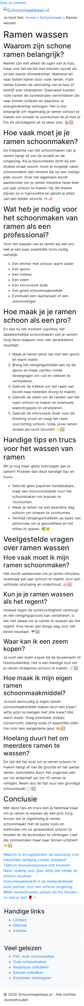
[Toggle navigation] (74, 10)
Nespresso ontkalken (31, 967)
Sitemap (20, 925)
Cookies (20, 930)
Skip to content (13, 2)
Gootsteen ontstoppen (32, 978)
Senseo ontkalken (28, 972)
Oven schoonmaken (29, 961)
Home (31, 17)
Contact (20, 920)
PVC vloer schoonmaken (33, 956)
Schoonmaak (51, 17)
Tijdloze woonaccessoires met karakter (36, 865)
